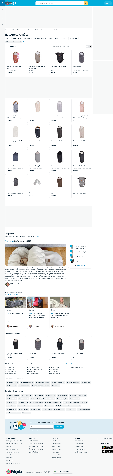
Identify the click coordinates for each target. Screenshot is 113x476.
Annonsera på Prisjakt (36, 446)
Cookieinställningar (81, 452)
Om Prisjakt (56, 441)
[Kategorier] (2, 3)
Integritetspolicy (80, 449)
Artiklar (8, 446)
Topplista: (9, 241)
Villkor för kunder (34, 455)
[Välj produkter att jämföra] (75, 46)
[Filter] (2, 24)
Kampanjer (9, 460)
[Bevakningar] (2, 19)
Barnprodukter (22, 29)
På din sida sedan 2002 (14, 443)
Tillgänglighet (56, 458)
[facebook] (48, 471)
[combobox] (59, 3)
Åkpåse (36, 236)
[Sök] (86, 3)
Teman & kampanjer (13, 452)
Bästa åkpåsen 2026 (22, 241)
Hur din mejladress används (37, 430)
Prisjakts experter (12, 449)
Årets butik (10, 455)
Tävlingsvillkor (79, 443)
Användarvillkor (80, 441)
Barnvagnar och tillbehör (34, 29)
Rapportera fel (49, 203)
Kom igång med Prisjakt (14, 441)
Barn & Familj (13, 29)
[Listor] (2, 14)
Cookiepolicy (79, 446)
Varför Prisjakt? (34, 441)
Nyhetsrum (55, 452)
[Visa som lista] (87, 46)
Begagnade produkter (13, 463)
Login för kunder (34, 452)
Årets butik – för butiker (36, 449)
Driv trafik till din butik (36, 443)
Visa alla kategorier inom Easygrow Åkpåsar (79, 364)
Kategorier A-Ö (11, 458)
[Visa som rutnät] (84, 46)
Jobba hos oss (56, 449)
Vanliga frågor (56, 443)
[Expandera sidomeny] (2, 9)
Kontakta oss (56, 446)
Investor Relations (58, 455)
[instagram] (45, 471)
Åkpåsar (44, 29)
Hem (6, 29)
